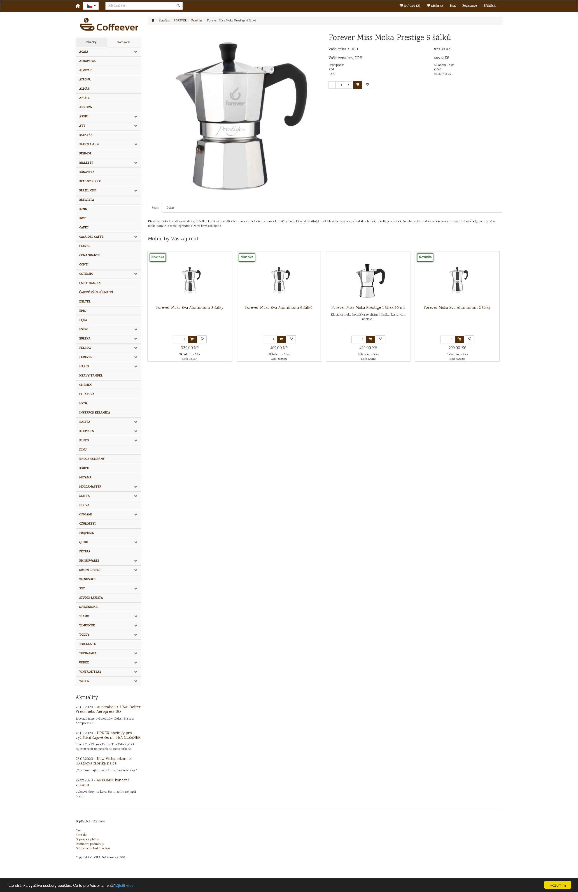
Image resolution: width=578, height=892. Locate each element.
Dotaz (170, 208)
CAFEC (84, 227)
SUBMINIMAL (88, 607)
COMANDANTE (89, 255)
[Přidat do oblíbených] (367, 85)
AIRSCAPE (86, 70)
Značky (91, 42)
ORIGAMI (85, 514)
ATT (82, 126)
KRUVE (84, 468)
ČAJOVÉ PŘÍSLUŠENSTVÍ (96, 292)
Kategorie (124, 42)
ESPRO (83, 329)
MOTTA (84, 496)
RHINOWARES (89, 561)
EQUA (83, 320)
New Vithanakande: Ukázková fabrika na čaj (104, 761)
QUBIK (83, 542)
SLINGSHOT (87, 579)
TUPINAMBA (87, 653)
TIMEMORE (87, 625)
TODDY (84, 635)
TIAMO (84, 616)
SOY (82, 588)
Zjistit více (124, 885)
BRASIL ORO (87, 190)
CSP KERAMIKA (90, 283)
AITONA (85, 79)
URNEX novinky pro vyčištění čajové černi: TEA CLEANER (108, 735)
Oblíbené (436, 6)
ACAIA (83, 52)
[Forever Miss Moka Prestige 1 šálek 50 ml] (368, 278)
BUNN (83, 209)
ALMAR (84, 89)
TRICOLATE (87, 644)
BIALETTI (86, 163)
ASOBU (83, 116)
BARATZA (86, 135)
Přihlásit (490, 6)
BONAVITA (86, 172)
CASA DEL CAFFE (91, 237)
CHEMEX (85, 385)
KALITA (84, 422)
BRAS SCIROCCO (90, 181)
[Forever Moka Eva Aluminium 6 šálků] (278, 278)
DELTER (85, 302)
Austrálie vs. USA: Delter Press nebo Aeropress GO (108, 709)
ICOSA (83, 403)
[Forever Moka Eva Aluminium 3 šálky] (189, 278)
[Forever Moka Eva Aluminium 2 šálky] (457, 278)
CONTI (84, 264)
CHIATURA (86, 394)
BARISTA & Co (89, 144)
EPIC (82, 311)
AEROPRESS (87, 61)
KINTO (84, 440)
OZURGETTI (87, 524)
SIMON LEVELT (90, 570)
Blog (453, 6)
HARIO (84, 366)
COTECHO (86, 274)
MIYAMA (85, 477)
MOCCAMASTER (90, 487)
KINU (82, 450)
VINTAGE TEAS (90, 672)
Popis (155, 208)
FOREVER (85, 357)
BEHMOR (85, 153)
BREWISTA (86, 200)
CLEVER (84, 246)
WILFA (84, 681)
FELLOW (85, 348)
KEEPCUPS (86, 431)
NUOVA (84, 505)
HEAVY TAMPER (91, 376)
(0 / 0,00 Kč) (411, 6)
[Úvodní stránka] (152, 21)
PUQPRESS (86, 533)
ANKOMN (85, 107)
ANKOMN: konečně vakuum (103, 783)
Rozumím (558, 885)
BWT (82, 218)
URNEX (84, 662)
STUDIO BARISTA (91, 598)
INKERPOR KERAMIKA (94, 413)
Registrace (469, 6)
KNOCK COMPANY (92, 459)
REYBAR (84, 551)
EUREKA (85, 339)
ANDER (84, 98)
